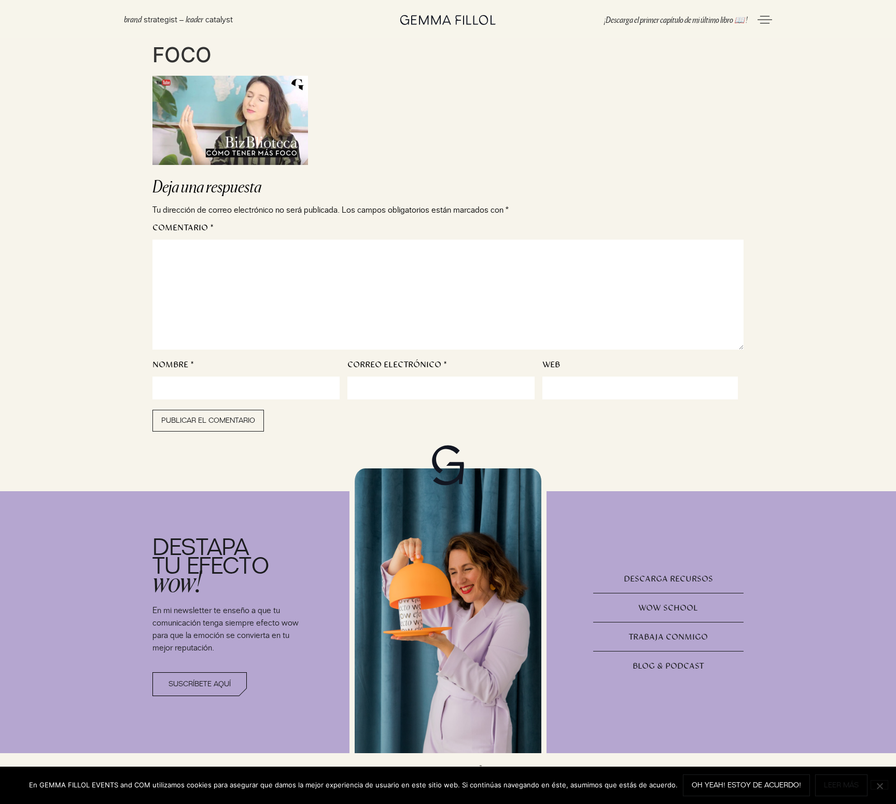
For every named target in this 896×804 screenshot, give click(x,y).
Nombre (173, 365)
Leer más (841, 785)
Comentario (183, 228)
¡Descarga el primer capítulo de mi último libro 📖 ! (675, 19)
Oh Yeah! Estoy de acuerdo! (746, 785)
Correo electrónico (397, 365)
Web (551, 365)
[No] (879, 784)
